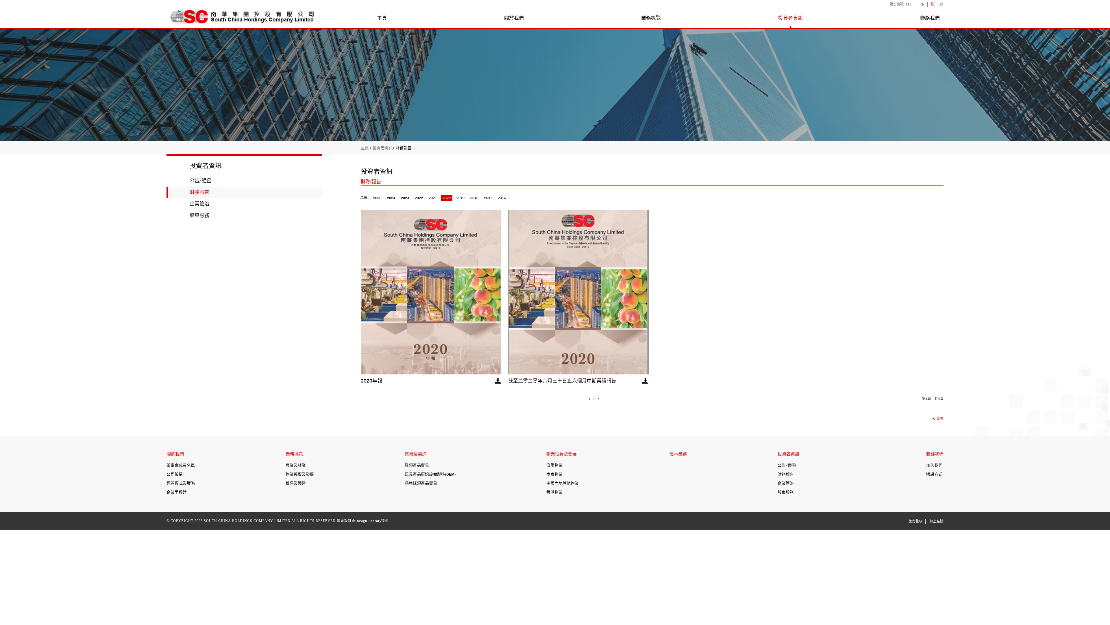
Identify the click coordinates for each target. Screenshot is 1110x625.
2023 (405, 198)
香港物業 (554, 492)
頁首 (940, 418)
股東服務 (199, 215)
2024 (391, 198)
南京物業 (554, 474)
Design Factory (368, 521)
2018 (474, 198)
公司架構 (174, 474)
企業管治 (199, 204)
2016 (502, 198)
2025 (377, 198)
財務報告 (403, 147)
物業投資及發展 (300, 474)
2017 (488, 198)
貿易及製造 (296, 483)
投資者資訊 (790, 18)
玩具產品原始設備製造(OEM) (430, 474)
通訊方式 (934, 474)
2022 (419, 198)
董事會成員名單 (180, 465)
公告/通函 (201, 181)
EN (922, 4)
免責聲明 (915, 521)
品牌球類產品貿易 (421, 483)
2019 (460, 198)
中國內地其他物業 (562, 483)
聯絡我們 (930, 18)
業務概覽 (651, 18)
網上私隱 (937, 521)
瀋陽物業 (554, 465)
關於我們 (514, 18)
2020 (447, 198)
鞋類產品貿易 (417, 465)
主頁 (382, 18)
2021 (433, 198)
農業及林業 (296, 465)
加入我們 (934, 465)
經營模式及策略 (180, 483)
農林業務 (678, 454)
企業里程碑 (176, 492)
